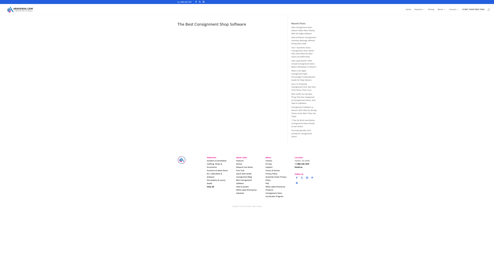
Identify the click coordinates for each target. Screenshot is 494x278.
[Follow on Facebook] (297, 178)
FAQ (267, 183)
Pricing (431, 9)
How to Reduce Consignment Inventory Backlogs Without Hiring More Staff (303, 40)
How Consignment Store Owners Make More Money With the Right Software (303, 30)
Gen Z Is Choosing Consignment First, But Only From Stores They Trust (303, 87)
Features (418, 9)
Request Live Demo (244, 167)
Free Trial (240, 170)
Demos (239, 164)
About (440, 9)
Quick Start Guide (244, 173)
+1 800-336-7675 (302, 164)
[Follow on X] (302, 178)
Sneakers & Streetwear (217, 160)
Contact (452, 9)
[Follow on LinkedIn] (297, 183)
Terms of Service (273, 170)
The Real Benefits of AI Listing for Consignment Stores (301, 133)
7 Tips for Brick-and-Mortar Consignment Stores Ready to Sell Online (303, 123)
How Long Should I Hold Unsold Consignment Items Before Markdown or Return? (303, 63)
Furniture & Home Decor (217, 170)
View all (210, 186)
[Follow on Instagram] (307, 178)
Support (269, 167)
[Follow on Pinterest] (312, 178)
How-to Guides (242, 186)
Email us (298, 167)
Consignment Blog (244, 177)
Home (408, 9)
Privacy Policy (271, 173)
